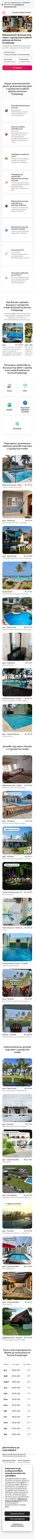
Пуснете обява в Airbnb (21, 12)
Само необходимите (17, 1519)
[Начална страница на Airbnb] (3, 12)
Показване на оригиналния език (14, 6)
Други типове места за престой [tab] (14, 1454)
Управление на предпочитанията (17, 1525)
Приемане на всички (17, 1514)
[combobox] (17, 54)
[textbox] (10, 61)
